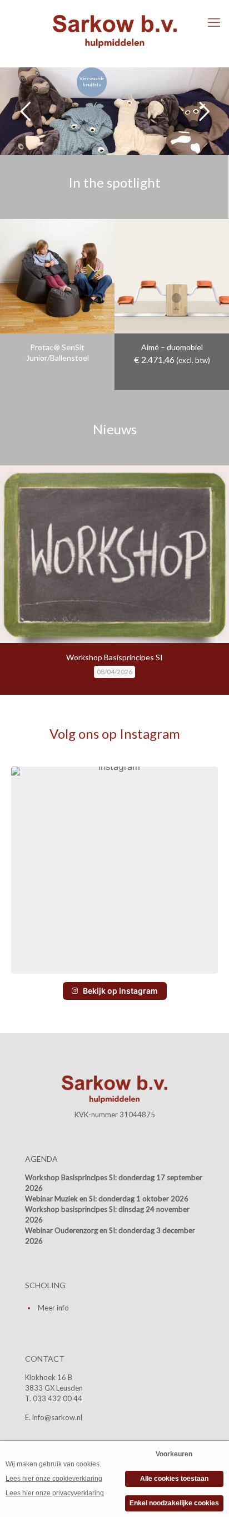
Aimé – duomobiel (172, 347)
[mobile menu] (214, 22)
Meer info (53, 1307)
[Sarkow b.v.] (114, 31)
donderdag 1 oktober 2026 (143, 1198)
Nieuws (115, 429)
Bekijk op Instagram (120, 990)
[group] (114, 870)
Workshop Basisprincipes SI (114, 657)
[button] (114, 965)
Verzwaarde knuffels (91, 81)
